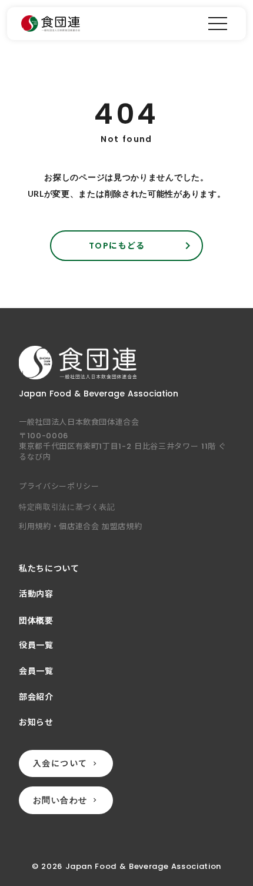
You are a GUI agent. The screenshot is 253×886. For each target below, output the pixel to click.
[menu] (218, 23)
